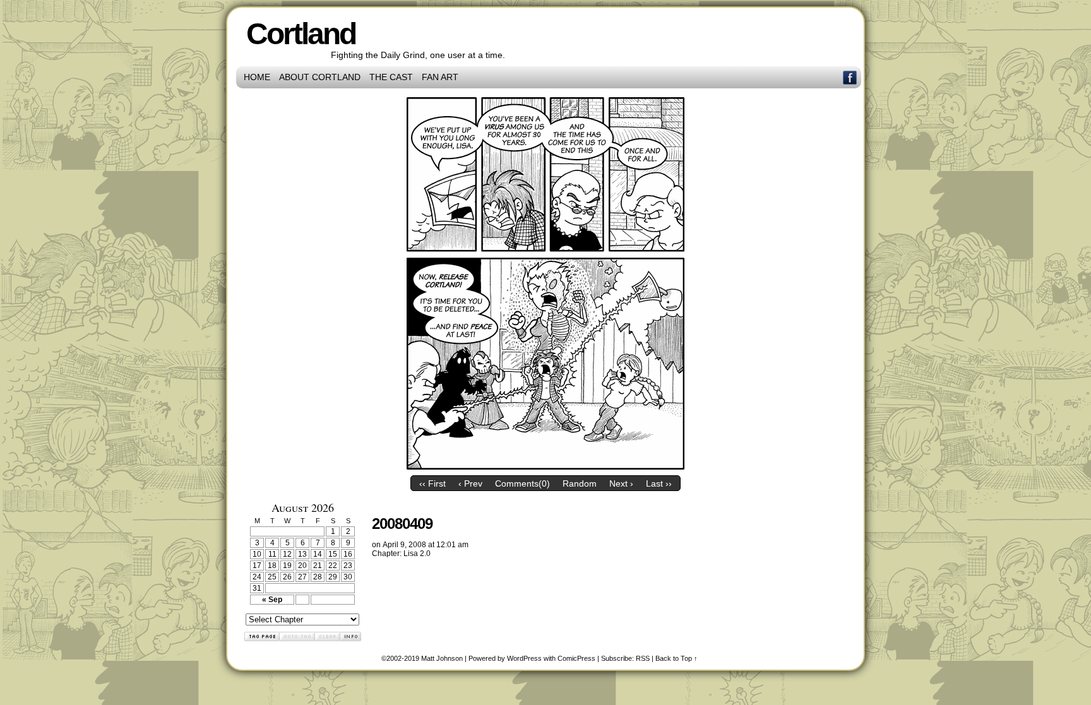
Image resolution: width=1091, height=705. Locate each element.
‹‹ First (432, 483)
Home (257, 77)
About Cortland (320, 77)
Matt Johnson (442, 658)
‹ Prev (470, 483)
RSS (643, 658)
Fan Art (440, 77)
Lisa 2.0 (417, 553)
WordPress (524, 658)
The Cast (391, 77)
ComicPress (576, 658)
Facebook (850, 77)
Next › (621, 483)
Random (580, 483)
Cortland (300, 33)
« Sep (272, 599)
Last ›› (659, 483)
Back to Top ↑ (676, 658)
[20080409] (545, 466)
